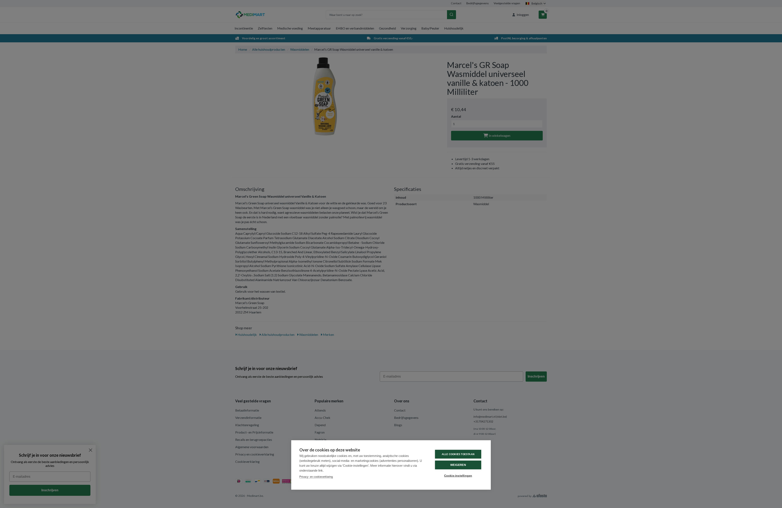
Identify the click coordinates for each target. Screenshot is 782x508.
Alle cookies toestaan (458, 454)
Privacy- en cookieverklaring (316, 476)
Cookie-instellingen (458, 475)
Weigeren (458, 464)
